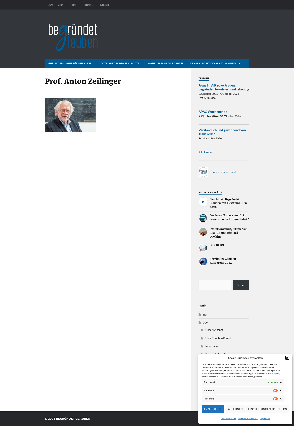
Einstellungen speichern (267, 409)
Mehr (73, 4)
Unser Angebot (214, 329)
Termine (88, 4)
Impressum (265, 418)
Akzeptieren (213, 409)
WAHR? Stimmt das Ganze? (165, 63)
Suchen (241, 285)
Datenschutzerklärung (248, 418)
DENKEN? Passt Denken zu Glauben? (214, 63)
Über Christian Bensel (218, 337)
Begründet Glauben (73, 418)
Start (50, 4)
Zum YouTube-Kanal (223, 172)
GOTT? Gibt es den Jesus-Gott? (121, 63)
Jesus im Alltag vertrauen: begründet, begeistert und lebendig (224, 87)
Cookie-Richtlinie (228, 418)
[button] (287, 358)
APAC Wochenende (213, 112)
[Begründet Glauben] (147, 34)
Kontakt (104, 4)
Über (60, 4)
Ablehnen (235, 409)
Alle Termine (206, 152)
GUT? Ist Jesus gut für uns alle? (69, 63)
